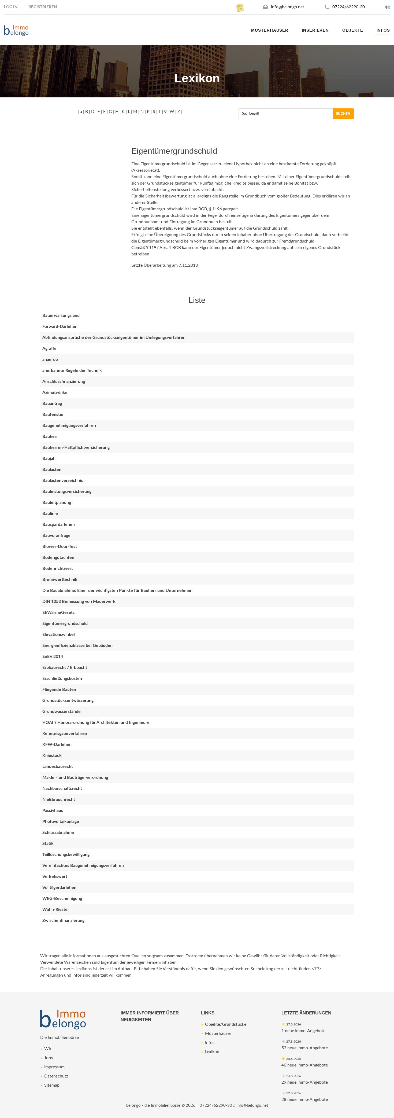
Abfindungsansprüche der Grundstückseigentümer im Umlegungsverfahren (113, 337)
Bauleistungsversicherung (66, 491)
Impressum (54, 1067)
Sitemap (52, 1085)
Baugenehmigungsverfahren (69, 425)
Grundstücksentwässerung (68, 700)
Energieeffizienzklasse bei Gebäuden (77, 645)
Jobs (48, 1058)
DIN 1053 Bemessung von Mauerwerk (79, 601)
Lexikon (212, 1052)
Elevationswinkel (58, 634)
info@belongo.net (287, 7)
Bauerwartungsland (61, 315)
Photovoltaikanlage (60, 821)
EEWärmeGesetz (58, 612)
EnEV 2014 (52, 656)
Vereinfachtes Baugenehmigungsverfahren (83, 865)
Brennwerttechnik (59, 579)
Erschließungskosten (62, 678)
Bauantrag (52, 403)
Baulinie (50, 513)
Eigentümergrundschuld (65, 623)
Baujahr (49, 458)
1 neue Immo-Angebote (303, 1031)
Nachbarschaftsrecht (62, 788)
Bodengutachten (58, 557)
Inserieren (315, 30)
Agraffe (49, 348)
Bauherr (50, 436)
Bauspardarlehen (58, 524)
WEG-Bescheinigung (62, 898)
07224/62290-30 (348, 7)
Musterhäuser (269, 30)
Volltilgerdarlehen (59, 887)
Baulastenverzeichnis (62, 480)
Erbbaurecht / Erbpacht (64, 667)
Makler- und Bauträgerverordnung (75, 777)
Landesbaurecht (57, 766)
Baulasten (51, 469)
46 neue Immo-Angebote (304, 1065)
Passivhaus (52, 810)
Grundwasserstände (61, 711)
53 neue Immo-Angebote (304, 1048)
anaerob (50, 359)
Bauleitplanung (56, 502)
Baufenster (53, 414)
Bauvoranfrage (56, 535)
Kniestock (52, 755)
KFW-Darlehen (57, 744)
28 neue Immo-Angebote (304, 1099)
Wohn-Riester (55, 909)
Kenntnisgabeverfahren (64, 733)
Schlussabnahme (58, 832)
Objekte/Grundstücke (225, 1024)
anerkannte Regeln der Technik (72, 370)
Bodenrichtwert (57, 568)
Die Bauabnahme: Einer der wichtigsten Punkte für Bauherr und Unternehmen (117, 590)
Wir (47, 1049)
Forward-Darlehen (59, 326)
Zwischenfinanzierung (63, 920)
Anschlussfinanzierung (63, 381)
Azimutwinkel (55, 392)
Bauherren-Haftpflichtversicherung (76, 447)
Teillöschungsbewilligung (66, 854)
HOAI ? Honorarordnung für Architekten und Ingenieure (96, 722)
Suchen (343, 113)
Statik (48, 843)
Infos (209, 1042)
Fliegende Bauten (59, 689)
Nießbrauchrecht (58, 799)
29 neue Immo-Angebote (304, 1082)
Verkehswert (54, 876)
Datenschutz (56, 1076)
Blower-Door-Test (59, 546)
